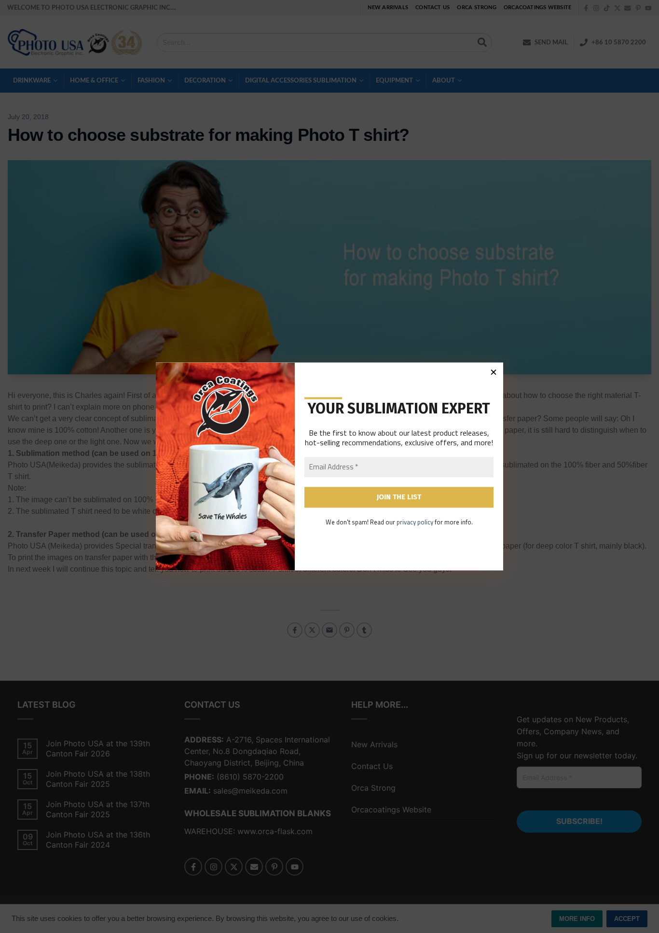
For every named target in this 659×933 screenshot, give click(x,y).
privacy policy (415, 522)
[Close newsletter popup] (493, 372)
